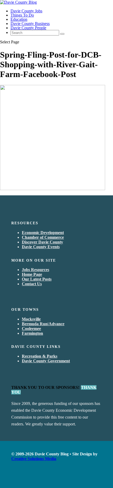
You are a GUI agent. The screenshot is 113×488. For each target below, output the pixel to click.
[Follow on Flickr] (32, 477)
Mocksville (31, 319)
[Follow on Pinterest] (38, 477)
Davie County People (28, 28)
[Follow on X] (26, 477)
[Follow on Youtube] (19, 477)
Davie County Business (30, 23)
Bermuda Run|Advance (43, 324)
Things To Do (22, 15)
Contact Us (32, 284)
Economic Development (43, 232)
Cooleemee (31, 328)
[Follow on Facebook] (13, 477)
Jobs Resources (35, 269)
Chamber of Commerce (43, 237)
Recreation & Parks (39, 356)
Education (19, 19)
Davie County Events (41, 247)
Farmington (32, 333)
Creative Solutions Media (33, 458)
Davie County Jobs (26, 11)
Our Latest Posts (37, 279)
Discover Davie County (42, 242)
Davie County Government (46, 361)
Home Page (32, 274)
